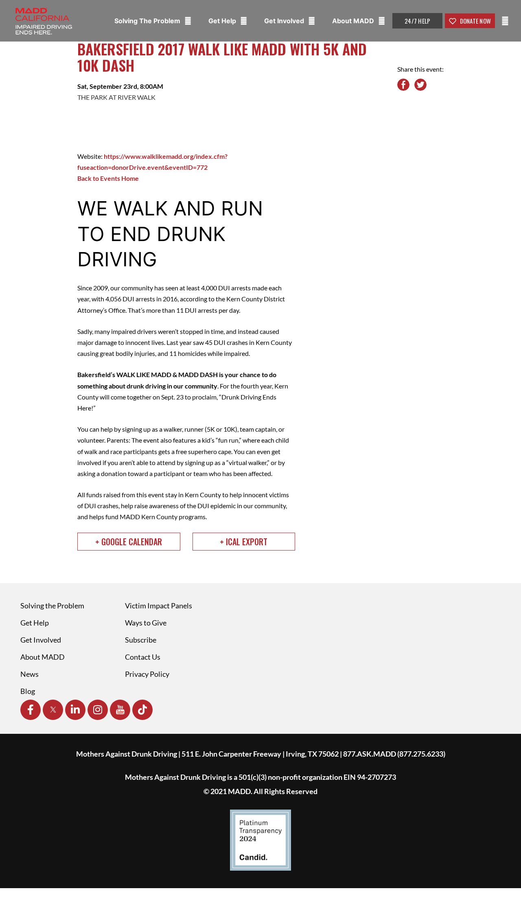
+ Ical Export (243, 541)
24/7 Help (417, 21)
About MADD (354, 21)
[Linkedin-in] (75, 710)
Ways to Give (145, 622)
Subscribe (140, 639)
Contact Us (142, 656)
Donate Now (474, 20)
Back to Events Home (108, 178)
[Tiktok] (142, 710)
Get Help (223, 21)
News (29, 673)
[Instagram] (98, 710)
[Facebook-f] (30, 710)
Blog (27, 691)
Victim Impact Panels (158, 605)
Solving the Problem (52, 605)
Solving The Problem (148, 21)
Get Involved (285, 21)
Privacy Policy (147, 673)
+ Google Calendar (128, 541)
